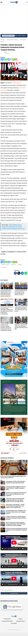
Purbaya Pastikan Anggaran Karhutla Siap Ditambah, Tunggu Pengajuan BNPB (16, 488)
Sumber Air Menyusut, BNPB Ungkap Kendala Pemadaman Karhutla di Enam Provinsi (16, 518)
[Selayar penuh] (25, 549)
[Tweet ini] (18, 273)
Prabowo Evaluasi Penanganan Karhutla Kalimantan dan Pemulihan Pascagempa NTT (16, 530)
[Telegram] (9, 59)
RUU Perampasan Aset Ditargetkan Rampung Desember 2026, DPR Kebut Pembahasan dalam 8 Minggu (16, 524)
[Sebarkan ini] (15, 273)
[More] (16, 59)
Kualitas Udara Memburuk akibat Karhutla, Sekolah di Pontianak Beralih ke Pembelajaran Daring (6, 327)
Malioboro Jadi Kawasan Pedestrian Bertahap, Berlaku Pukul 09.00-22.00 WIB (21, 327)
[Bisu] (23, 549)
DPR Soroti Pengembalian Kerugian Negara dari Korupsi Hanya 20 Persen (13, 477)
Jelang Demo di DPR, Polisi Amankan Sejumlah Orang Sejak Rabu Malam (15, 482)
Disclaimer (14, 623)
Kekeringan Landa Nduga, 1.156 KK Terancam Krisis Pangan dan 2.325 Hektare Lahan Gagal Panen (15, 506)
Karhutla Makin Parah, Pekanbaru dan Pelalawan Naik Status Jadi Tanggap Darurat (16, 512)
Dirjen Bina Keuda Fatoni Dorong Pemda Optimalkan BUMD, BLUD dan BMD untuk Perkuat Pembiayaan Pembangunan (7, 310)
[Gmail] (11, 59)
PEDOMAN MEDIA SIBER (7, 621)
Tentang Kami (7, 619)
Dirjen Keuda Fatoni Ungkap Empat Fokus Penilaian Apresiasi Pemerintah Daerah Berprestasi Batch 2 (6, 293)
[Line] (14, 59)
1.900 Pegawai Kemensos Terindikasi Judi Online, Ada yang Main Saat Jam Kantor (21, 309)
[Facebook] (2, 59)
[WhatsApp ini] (25, 273)
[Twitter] (4, 59)
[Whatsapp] (7, 59)
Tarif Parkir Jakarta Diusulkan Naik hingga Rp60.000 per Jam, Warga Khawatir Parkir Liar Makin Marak (15, 500)
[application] (14, 542)
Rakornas (13, 264)
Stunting (20, 264)
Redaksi (20, 619)
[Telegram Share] (22, 273)
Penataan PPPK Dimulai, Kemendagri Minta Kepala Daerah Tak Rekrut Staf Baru (21, 292)
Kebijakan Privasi (20, 621)
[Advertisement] (14, 19)
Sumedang (3, 267)
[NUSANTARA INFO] (14, 2)
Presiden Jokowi (16, 83)
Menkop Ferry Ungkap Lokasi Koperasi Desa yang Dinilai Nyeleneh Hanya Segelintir (16, 494)
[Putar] (2, 549)
